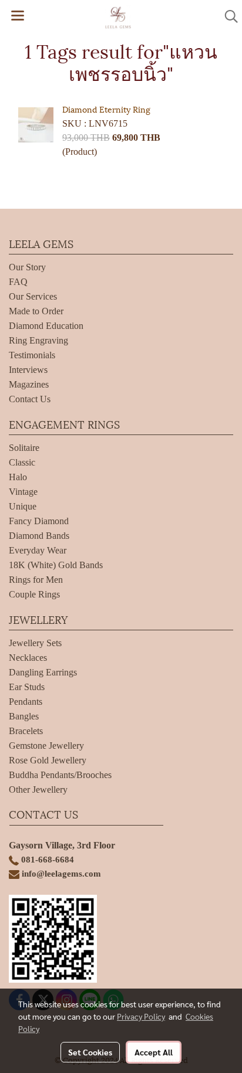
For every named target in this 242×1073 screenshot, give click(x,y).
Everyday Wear (37, 550)
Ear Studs (27, 687)
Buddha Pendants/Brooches (60, 775)
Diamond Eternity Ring (106, 109)
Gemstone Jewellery (46, 746)
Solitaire (24, 448)
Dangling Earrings (43, 672)
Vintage (23, 492)
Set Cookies (90, 1052)
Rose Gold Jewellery (47, 760)
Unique (22, 506)
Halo (18, 477)
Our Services (33, 296)
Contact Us (30, 399)
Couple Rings (34, 594)
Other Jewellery (38, 789)
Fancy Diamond (39, 521)
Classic (22, 462)
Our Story (27, 267)
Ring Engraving (38, 340)
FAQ (18, 282)
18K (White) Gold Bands (56, 565)
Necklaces (28, 658)
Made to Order (36, 311)
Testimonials (32, 355)
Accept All (154, 1052)
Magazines (29, 384)
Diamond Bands (39, 536)
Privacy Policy (141, 1016)
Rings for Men (36, 580)
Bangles (24, 716)
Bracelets (26, 731)
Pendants (25, 702)
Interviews (28, 370)
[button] (227, 16)
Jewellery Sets (35, 643)
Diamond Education (46, 326)
